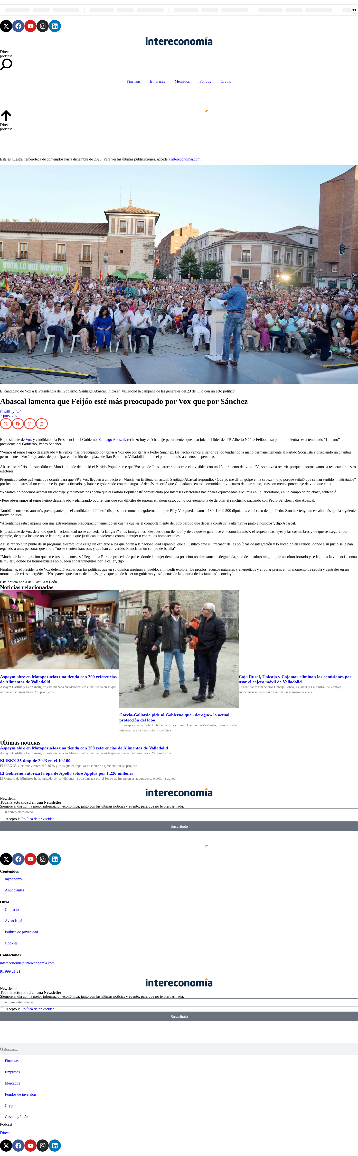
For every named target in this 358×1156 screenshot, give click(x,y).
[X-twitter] (6, 26)
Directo (5, 52)
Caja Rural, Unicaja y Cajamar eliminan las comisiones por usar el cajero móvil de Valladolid (295, 679)
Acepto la (30, 819)
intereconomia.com (185, 159)
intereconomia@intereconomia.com (27, 963)
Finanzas (133, 81)
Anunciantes (14, 890)
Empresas (157, 81)
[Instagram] (43, 26)
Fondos (205, 81)
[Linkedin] (55, 26)
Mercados (182, 81)
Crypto (226, 81)
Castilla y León (11, 411)
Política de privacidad (38, 819)
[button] (6, 423)
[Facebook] (18, 26)
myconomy (13, 879)
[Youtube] (30, 26)
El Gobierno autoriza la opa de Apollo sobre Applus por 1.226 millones (66, 773)
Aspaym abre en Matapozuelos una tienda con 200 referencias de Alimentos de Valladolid (84, 748)
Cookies (11, 943)
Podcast (6, 1124)
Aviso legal (13, 921)
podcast (6, 56)
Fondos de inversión (20, 1094)
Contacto (12, 909)
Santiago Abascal (112, 439)
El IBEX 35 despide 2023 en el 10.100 (35, 760)
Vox (29, 439)
